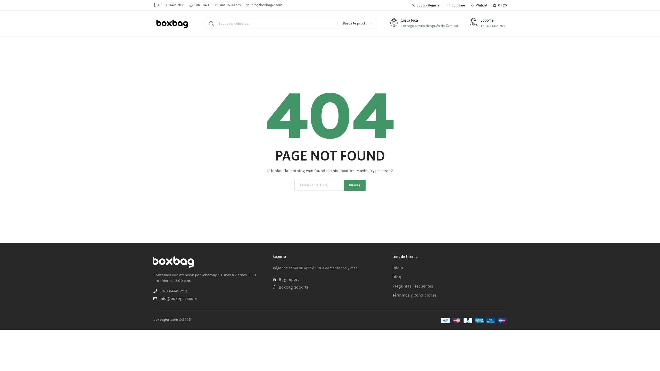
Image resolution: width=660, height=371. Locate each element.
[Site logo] (172, 23)
